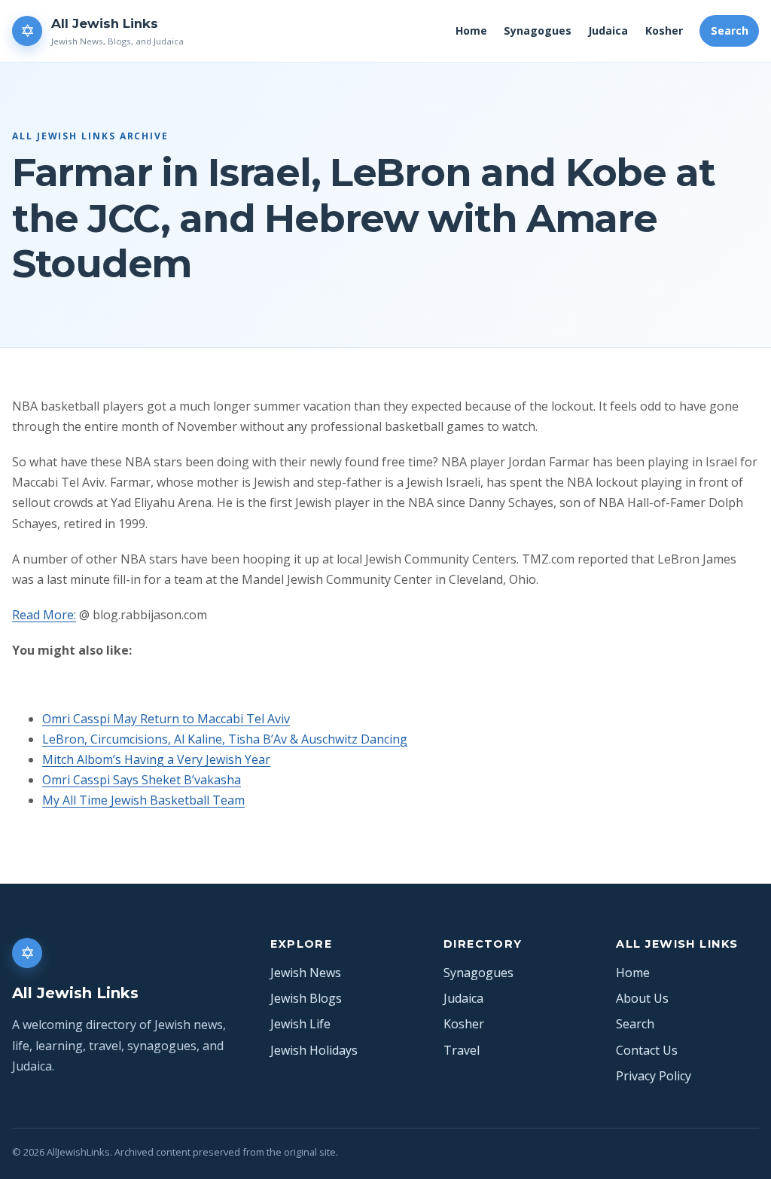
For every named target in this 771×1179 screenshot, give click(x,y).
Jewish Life (300, 1024)
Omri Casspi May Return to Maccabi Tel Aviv (166, 718)
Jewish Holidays (314, 1050)
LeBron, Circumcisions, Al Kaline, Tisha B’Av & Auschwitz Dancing (224, 739)
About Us (642, 998)
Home (471, 30)
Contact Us (647, 1050)
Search (729, 30)
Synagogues (537, 30)
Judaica (608, 30)
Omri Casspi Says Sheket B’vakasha (141, 779)
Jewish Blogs (306, 998)
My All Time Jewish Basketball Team (143, 800)
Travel (461, 1050)
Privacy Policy (653, 1076)
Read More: (44, 614)
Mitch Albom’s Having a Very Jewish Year (156, 759)
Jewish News (305, 972)
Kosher (664, 30)
